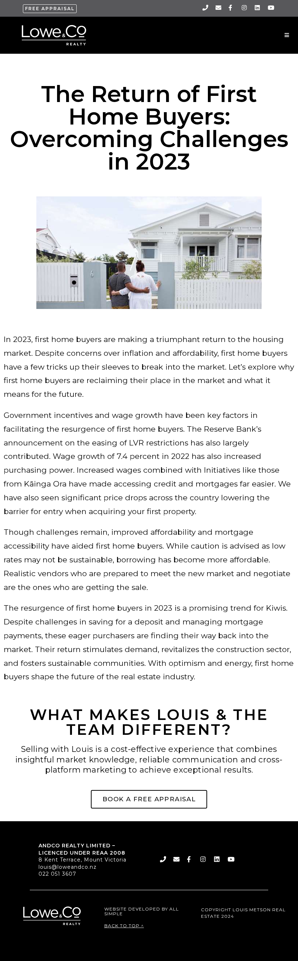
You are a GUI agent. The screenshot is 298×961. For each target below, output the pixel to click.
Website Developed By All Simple (141, 911)
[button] (50, 8)
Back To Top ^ (124, 925)
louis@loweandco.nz (68, 867)
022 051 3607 (57, 874)
